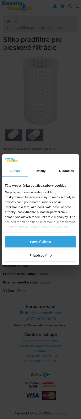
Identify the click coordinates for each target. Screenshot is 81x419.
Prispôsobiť (38, 255)
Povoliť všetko (40, 242)
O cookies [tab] (66, 171)
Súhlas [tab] (15, 171)
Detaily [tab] (41, 171)
